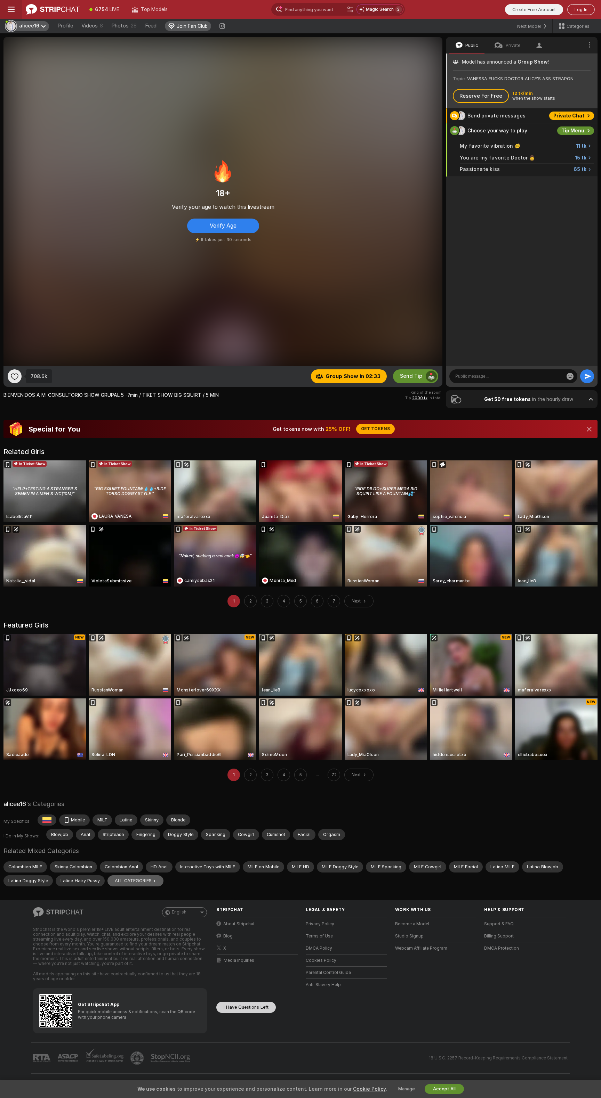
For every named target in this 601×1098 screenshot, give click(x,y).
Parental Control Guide (328, 972)
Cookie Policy (369, 1089)
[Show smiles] (570, 376)
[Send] (587, 376)
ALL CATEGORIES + (135, 880)
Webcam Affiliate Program (421, 948)
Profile (65, 26)
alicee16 (14, 804)
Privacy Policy (320, 923)
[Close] (589, 429)
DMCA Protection (501, 948)
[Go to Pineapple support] (137, 1058)
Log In (581, 9)
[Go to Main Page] (52, 9)
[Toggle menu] (11, 9)
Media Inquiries (239, 960)
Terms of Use (319, 936)
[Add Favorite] (15, 376)
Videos (92, 26)
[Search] (350, 9)
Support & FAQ (499, 923)
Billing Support (499, 936)
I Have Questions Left (246, 1007)
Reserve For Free (480, 96)
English (179, 912)
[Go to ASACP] (68, 1058)
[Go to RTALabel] (42, 1058)
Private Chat (568, 115)
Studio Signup (409, 936)
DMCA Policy (319, 948)
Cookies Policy (321, 960)
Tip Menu (572, 130)
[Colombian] (47, 820)
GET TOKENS (375, 428)
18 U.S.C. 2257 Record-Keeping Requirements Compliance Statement (498, 1058)
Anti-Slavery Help (323, 984)
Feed (151, 26)
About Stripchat (239, 923)
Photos (124, 26)
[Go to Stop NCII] (171, 1058)
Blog (228, 936)
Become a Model (412, 923)
